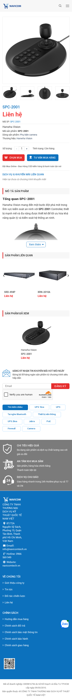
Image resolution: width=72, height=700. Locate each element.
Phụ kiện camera (28, 134)
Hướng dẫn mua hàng (16, 619)
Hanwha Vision (24, 138)
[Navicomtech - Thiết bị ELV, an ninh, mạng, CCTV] (30, 6)
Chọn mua (15, 157)
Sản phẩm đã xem (17, 313)
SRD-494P (9, 292)
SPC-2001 (26, 354)
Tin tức (9, 589)
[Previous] (8, 50)
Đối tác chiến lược (15, 596)
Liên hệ (9, 602)
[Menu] (67, 6)
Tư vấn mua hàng (45, 157)
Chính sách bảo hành (16, 638)
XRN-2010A (44, 292)
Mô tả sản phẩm (17, 191)
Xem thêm (35, 244)
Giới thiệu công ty (14, 582)
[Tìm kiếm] (60, 6)
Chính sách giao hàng (17, 645)
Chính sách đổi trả (15, 625)
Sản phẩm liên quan (19, 255)
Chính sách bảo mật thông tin (21, 632)
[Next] (64, 50)
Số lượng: (7, 148)
